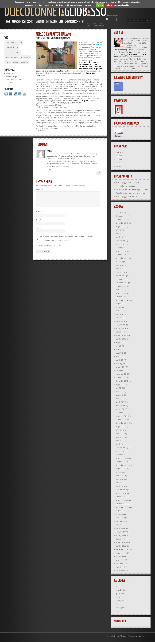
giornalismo (25, 57)
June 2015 (119, 290)
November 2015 (122, 283)
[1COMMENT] (66, 38)
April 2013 (120, 356)
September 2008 (122, 549)
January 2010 (121, 493)
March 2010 (120, 486)
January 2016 (121, 276)
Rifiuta (109, 5)
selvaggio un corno (141, 189)
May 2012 (119, 395)
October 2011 (121, 420)
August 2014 (120, 304)
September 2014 (122, 300)
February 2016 (121, 272)
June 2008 (119, 560)
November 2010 (122, 458)
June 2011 (119, 434)
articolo (99, 45)
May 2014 (119, 314)
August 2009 (120, 511)
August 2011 (120, 427)
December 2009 (122, 497)
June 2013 (119, 349)
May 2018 (119, 213)
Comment (40, 189)
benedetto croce (12, 47)
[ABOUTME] (40, 22)
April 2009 (120, 525)
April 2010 (120, 483)
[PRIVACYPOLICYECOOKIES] (23, 22)
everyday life (120, 590)
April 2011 (120, 441)
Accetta (100, 5)
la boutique (134, 182)
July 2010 (119, 472)
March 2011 (120, 444)
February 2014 (121, 325)
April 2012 (120, 399)
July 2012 (119, 388)
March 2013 (120, 360)
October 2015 (121, 286)
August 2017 (120, 227)
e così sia (133, 196)
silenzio (118, 166)
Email (38, 220)
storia (8, 62)
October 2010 (121, 462)
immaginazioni (121, 601)
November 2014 (122, 293)
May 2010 (119, 479)
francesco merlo (12, 57)
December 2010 (122, 455)
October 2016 (121, 255)
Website (39, 228)
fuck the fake (10, 74)
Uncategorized (97, 23)
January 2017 (121, 244)
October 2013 (121, 339)
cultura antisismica (12, 52)
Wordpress (140, 636)
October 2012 (121, 377)
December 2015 (122, 279)
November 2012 (122, 374)
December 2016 (122, 248)
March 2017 (120, 237)
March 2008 (120, 570)
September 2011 (122, 423)
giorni (118, 597)
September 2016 (122, 258)
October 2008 (121, 546)
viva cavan (119, 152)
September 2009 (122, 507)
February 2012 (121, 406)
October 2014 (121, 297)
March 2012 (120, 402)
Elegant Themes (120, 636)
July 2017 (119, 230)
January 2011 (121, 451)
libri (117, 604)
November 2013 (122, 335)
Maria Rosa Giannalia (123, 189)
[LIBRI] (61, 22)
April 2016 (120, 269)
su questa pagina (133, 2)
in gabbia (119, 159)
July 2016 (119, 262)
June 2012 (119, 392)
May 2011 (119, 437)
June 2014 (119, 311)
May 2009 (119, 521)
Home (88, 23)
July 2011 (119, 430)
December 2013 (122, 332)
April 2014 (120, 318)
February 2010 (121, 490)
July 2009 (119, 514)
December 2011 (122, 413)
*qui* (145, 59)
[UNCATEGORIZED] (57, 38)
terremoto (24, 62)
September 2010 (122, 465)
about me (119, 587)
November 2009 (122, 500)
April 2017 (120, 234)
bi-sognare (141, 193)
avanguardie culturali (14, 43)
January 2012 (121, 409)
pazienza (119, 163)
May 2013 (119, 353)
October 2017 (121, 220)
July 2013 (119, 346)
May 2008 (119, 563)
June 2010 (119, 476)
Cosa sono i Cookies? (122, 5)
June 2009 (119, 518)
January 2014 (121, 328)
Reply (98, 173)
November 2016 (122, 251)
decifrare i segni (11, 77)
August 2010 (120, 469)
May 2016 (119, 265)
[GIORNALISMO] (51, 22)
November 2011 (122, 416)
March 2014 (120, 321)
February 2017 (121, 241)
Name (39, 211)
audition (119, 156)
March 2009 (120, 528)
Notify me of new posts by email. (50, 246)
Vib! (117, 611)
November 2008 (122, 542)
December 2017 (122, 216)
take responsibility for (13, 79)
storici (15, 62)
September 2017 (122, 223)
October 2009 (121, 504)
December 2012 (122, 370)
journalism (9, 82)
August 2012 (120, 384)
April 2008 (120, 567)
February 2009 (121, 532)
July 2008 (119, 556)
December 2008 (122, 539)
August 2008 (120, 553)
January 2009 (121, 535)
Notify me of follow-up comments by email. (54, 240)
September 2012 (122, 381)
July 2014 (119, 307)
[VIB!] (83, 22)
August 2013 (120, 342)
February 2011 (121, 448)
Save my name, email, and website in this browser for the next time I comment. (66, 237)
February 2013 (121, 363)
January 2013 (121, 367)
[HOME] (8, 22)
